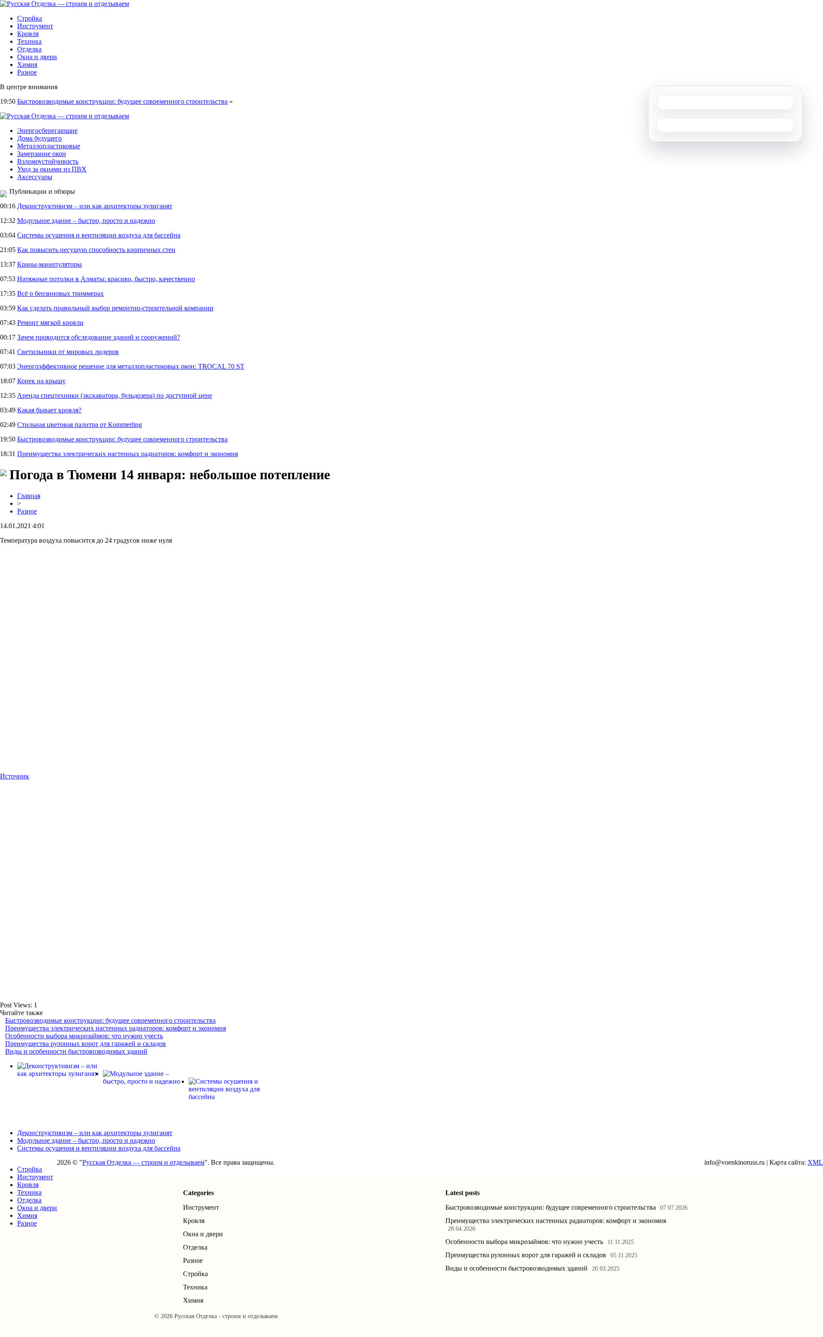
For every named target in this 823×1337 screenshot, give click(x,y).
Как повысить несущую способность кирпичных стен (96, 249)
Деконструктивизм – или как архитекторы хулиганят (94, 206)
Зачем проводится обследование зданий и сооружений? (98, 337)
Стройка (29, 18)
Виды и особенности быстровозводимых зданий (76, 1051)
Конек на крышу (41, 381)
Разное (27, 72)
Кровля (28, 33)
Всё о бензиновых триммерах (60, 293)
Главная (28, 495)
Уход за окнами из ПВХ (52, 169)
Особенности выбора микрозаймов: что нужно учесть (84, 1036)
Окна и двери (37, 56)
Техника (29, 41)
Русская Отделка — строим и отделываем (143, 1162)
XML (815, 1162)
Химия (27, 64)
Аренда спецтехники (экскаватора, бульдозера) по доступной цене (114, 395)
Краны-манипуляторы (49, 264)
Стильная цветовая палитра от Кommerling (79, 424)
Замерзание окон (41, 153)
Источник (14, 776)
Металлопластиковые (48, 146)
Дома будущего (39, 138)
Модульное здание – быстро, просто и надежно (86, 220)
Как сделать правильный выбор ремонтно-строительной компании (115, 308)
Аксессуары (34, 176)
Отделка (29, 49)
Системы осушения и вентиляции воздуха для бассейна (98, 235)
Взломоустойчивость (47, 161)
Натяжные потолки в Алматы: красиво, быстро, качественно (106, 278)
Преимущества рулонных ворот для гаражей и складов (85, 1043)
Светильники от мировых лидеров (68, 351)
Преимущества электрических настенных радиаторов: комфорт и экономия (127, 453)
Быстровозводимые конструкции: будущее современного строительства (122, 101)
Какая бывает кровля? (49, 410)
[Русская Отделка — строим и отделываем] (64, 3)
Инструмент (35, 26)
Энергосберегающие (47, 130)
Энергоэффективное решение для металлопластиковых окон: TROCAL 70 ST (130, 366)
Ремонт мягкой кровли (50, 322)
